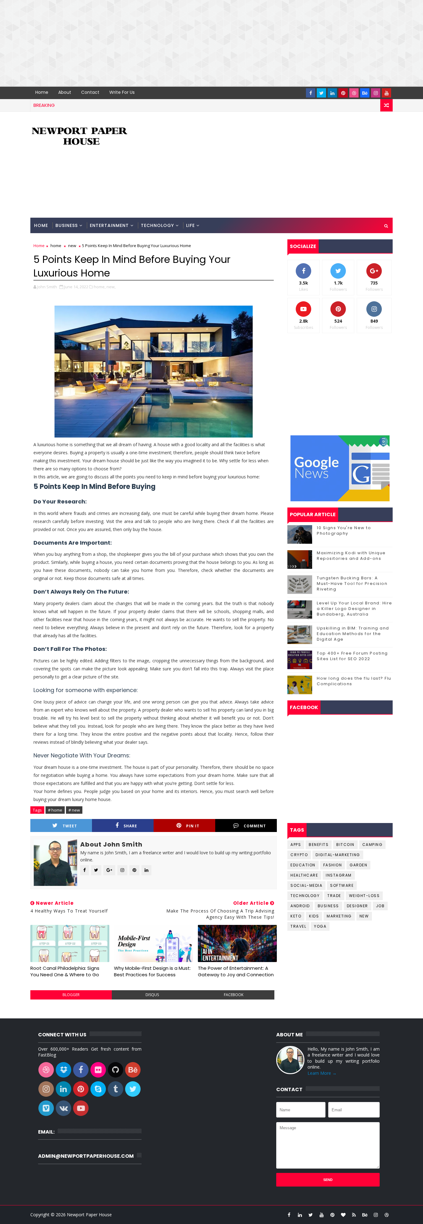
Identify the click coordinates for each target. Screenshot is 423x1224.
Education (303, 865)
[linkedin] (332, 93)
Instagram (339, 875)
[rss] (354, 1214)
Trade (334, 895)
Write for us (122, 92)
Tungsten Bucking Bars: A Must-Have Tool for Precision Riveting (352, 583)
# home (55, 810)
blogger (71, 994)
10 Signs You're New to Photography (344, 530)
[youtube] (386, 93)
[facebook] (310, 93)
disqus (152, 994)
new (72, 245)
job (380, 905)
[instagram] (375, 93)
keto (295, 916)
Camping (372, 844)
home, (100, 287)
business (328, 905)
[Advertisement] (186, 43)
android (300, 905)
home (55, 245)
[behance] (364, 93)
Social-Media (306, 885)
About (64, 92)
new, (111, 287)
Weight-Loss (364, 895)
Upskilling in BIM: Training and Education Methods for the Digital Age (353, 633)
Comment (255, 826)
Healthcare (304, 875)
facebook (233, 994)
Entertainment (109, 225)
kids (314, 916)
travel (298, 926)
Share (130, 826)
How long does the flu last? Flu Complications (354, 681)
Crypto (299, 854)
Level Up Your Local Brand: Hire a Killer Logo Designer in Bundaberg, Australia (354, 608)
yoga (320, 926)
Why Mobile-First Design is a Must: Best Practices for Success (152, 971)
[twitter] (321, 93)
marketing (339, 916)
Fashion (332, 865)
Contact (90, 92)
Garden (358, 865)
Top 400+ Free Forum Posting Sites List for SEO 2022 (352, 656)
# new (74, 810)
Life (190, 225)
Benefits (319, 844)
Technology (157, 225)
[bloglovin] (343, 1214)
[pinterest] (343, 93)
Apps (295, 844)
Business (66, 225)
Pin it (192, 826)
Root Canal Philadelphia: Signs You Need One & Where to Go (64, 971)
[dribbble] (354, 93)
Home (41, 92)
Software (342, 885)
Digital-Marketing (338, 854)
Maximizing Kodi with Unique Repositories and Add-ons (351, 555)
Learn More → (322, 1073)
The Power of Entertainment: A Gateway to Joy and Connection (236, 971)
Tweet (70, 826)
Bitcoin (345, 844)
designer (357, 905)
